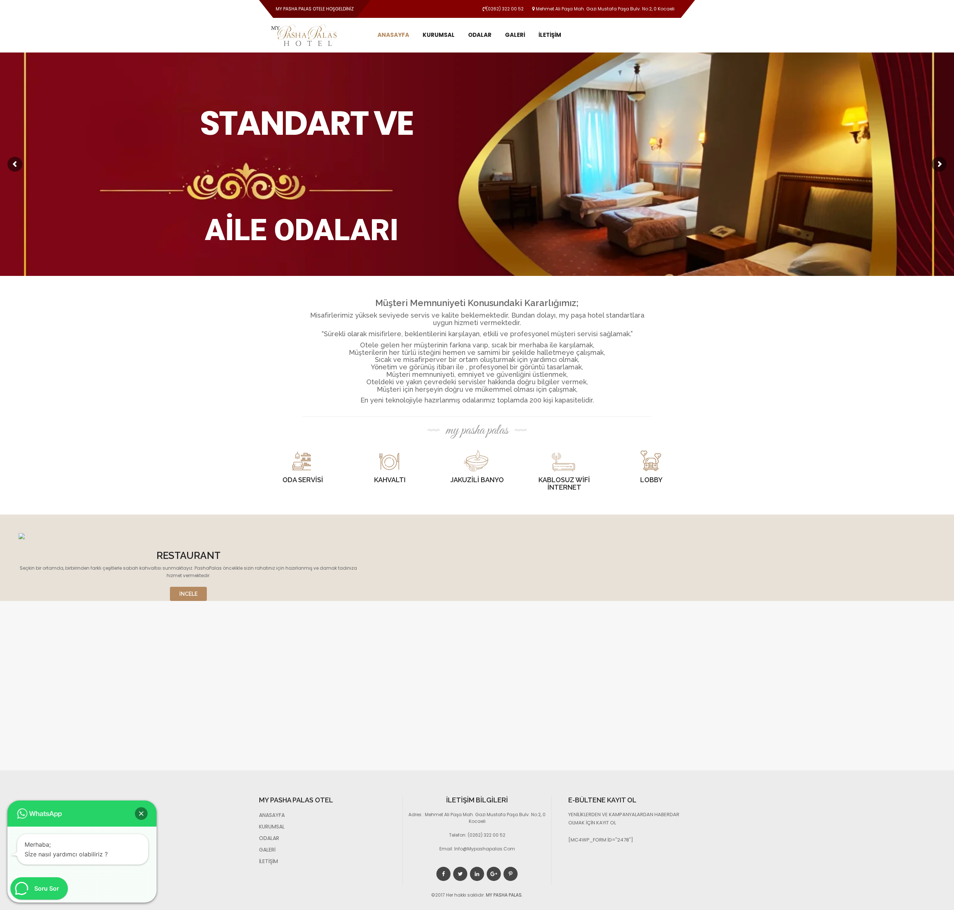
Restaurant (189, 555)
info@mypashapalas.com (484, 849)
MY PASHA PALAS (504, 895)
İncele (188, 594)
